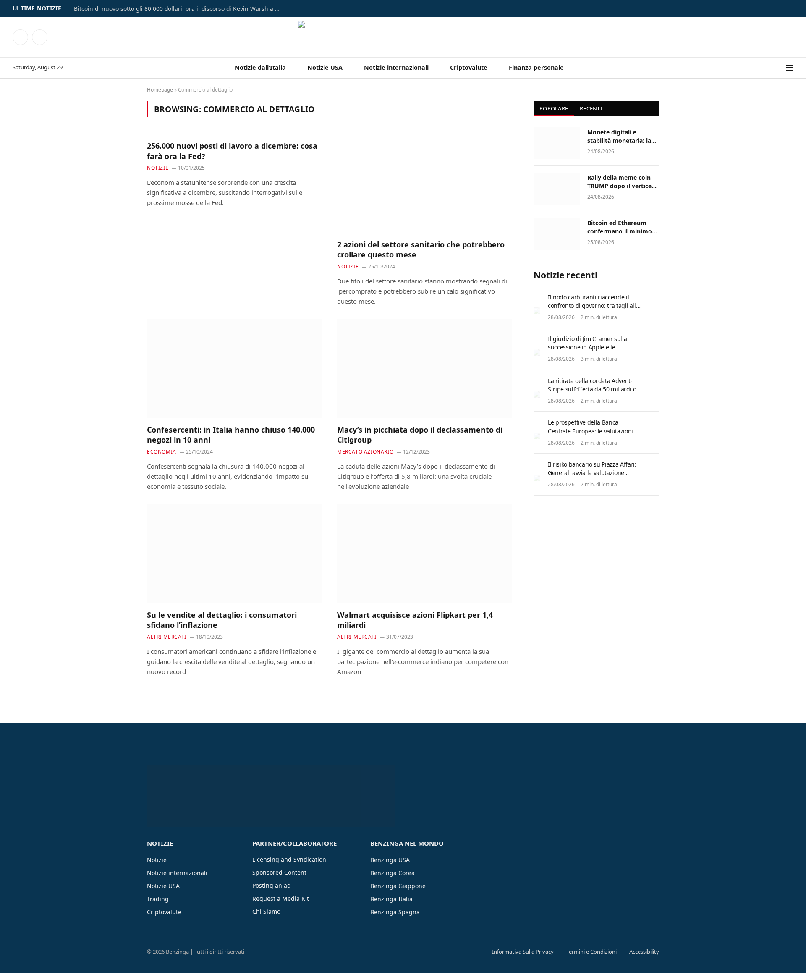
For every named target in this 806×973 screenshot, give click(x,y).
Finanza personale (536, 67)
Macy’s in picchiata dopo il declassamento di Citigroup (419, 435)
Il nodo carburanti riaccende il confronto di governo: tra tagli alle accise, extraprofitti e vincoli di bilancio (593, 309)
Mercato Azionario (365, 451)
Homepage (160, 89)
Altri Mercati (166, 636)
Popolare (553, 108)
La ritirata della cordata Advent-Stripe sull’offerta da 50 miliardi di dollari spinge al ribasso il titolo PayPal (593, 393)
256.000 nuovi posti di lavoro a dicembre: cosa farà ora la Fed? (232, 151)
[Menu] (789, 67)
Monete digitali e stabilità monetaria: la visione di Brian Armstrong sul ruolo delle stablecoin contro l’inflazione (620, 136)
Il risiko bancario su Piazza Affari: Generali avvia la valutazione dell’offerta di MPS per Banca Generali (592, 476)
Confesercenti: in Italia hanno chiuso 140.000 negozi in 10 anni (231, 435)
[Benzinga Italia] (403, 37)
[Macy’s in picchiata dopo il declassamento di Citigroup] (424, 368)
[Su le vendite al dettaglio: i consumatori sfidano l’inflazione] (234, 553)
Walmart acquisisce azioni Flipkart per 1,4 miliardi (415, 620)
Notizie (157, 167)
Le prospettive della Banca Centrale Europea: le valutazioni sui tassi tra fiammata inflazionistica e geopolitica (590, 434)
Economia (161, 451)
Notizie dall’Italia (260, 67)
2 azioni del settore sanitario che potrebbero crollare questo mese (421, 249)
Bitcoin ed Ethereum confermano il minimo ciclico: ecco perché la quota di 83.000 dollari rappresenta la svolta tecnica (619, 227)
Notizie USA (325, 67)
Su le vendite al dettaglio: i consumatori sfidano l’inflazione (222, 620)
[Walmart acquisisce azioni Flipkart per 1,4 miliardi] (424, 553)
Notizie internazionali (396, 67)
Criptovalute (468, 67)
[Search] (780, 67)
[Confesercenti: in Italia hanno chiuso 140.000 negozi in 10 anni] (234, 368)
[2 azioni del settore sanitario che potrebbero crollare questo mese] (424, 183)
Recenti (591, 108)
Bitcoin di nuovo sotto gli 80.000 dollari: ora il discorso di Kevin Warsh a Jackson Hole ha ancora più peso (179, 9)
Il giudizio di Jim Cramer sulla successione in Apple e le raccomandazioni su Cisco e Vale (591, 347)
